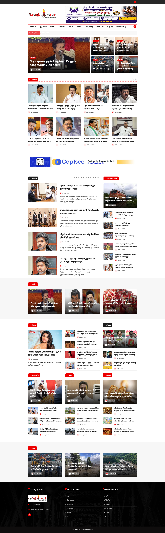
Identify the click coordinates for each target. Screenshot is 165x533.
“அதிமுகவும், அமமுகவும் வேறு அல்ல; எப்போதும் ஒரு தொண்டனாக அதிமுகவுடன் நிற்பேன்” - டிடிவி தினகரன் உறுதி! (67, 140)
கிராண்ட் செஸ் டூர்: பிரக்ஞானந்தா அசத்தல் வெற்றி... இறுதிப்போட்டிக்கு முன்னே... (43, 393)
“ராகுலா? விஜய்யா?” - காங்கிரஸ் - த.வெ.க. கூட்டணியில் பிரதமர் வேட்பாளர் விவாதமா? (40, 140)
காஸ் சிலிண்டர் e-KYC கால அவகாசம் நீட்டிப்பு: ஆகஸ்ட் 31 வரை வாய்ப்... (118, 303)
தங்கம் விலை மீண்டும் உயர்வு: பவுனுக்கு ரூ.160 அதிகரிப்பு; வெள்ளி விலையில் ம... (124, 410)
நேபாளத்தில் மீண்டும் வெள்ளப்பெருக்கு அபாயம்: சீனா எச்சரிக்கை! (79, 466)
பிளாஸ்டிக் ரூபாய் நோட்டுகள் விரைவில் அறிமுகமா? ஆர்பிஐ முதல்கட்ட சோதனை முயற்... (123, 421)
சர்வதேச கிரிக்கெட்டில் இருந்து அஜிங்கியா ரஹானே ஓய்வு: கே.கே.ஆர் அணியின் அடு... (49, 431)
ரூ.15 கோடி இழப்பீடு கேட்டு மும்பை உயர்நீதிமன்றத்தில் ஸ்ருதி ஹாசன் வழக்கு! (87, 354)
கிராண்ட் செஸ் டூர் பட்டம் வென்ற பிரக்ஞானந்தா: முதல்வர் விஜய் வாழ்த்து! (100, 48)
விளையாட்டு (121, 27)
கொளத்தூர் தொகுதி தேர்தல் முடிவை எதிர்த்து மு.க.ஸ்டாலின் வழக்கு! (68, 107)
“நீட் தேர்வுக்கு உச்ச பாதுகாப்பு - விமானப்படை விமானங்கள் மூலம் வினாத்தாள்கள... (87, 431)
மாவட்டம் (99, 27)
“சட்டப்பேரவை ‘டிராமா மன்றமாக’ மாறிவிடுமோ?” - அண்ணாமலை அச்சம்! (40, 107)
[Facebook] (135, 2)
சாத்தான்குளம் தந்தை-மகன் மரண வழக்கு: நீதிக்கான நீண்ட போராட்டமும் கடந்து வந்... (125, 354)
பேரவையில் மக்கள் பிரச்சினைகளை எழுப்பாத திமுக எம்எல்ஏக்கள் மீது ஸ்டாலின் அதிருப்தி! (123, 107)
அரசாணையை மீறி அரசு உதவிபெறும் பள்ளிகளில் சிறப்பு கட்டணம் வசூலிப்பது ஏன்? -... (88, 410)
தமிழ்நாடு (89, 27)
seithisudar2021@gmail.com (40, 510)
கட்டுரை (110, 27)
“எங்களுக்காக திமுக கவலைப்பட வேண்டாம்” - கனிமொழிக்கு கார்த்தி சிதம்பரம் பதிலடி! (123, 140)
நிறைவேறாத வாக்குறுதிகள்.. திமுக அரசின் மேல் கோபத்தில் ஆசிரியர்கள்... (125, 256)
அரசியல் (33, 27)
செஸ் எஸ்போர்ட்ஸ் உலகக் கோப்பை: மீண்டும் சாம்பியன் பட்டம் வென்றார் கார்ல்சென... (50, 421)
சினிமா (79, 27)
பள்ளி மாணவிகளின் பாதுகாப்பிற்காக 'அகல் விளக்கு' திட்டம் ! (124, 235)
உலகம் (52, 27)
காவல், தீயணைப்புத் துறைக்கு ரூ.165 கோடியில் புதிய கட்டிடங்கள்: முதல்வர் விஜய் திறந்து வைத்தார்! (86, 33)
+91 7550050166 (36, 505)
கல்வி (71, 27)
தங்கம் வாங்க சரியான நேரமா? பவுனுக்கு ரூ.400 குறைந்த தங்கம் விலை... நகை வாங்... (124, 431)
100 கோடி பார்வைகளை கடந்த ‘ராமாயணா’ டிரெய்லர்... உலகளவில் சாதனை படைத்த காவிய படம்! (87, 344)
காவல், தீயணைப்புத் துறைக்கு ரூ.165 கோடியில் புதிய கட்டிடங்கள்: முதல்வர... (126, 48)
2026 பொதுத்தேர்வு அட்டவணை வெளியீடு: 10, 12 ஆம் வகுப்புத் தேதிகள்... (124, 214)
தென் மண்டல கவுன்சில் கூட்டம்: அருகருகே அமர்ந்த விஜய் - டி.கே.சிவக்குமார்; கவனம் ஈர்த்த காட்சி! (96, 107)
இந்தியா (43, 27)
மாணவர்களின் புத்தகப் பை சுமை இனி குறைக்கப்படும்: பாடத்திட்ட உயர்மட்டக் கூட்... (81, 393)
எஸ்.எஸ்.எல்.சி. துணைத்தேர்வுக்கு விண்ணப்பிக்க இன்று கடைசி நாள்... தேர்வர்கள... (88, 421)
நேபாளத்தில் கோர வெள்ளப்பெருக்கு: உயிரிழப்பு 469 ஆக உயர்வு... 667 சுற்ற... (101, 66)
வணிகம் (62, 27)
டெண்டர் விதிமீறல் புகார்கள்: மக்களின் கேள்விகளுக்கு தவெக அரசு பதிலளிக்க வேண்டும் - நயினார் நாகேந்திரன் (96, 140)
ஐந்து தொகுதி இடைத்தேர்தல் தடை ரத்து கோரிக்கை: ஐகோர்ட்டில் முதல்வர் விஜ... (126, 66)
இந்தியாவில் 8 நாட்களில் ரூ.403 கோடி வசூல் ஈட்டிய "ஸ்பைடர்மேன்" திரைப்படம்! (87, 333)
